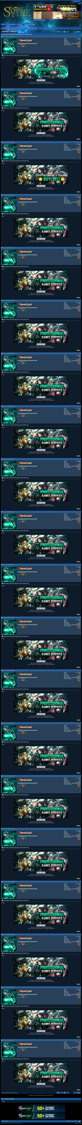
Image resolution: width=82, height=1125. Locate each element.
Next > (79, 31)
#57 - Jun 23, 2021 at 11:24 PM (8, 881)
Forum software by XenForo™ (11, 1123)
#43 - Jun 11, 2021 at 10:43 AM (8, 142)
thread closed (32, 1095)
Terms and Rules (78, 1123)
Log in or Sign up (76, 1)
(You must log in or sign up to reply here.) (10, 1092)
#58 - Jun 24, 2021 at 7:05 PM (8, 934)
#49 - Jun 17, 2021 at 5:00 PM (8, 459)
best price (26, 28)
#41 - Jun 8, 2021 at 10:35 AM (8, 36)
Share (78, 86)
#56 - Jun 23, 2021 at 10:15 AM (8, 828)
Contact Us (68, 1121)
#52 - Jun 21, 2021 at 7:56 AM (8, 617)
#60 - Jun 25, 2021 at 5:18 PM (8, 1040)
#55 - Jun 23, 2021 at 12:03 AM (8, 776)
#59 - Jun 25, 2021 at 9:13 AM (8, 987)
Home (75, 1121)
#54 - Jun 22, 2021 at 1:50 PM (8, 723)
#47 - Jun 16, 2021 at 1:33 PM (8, 353)
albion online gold (19, 28)
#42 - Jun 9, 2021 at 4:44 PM (8, 89)
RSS (79, 1121)
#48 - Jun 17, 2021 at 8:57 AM (8, 406)
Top (77, 1121)
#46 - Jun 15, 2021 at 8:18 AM (8, 300)
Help (72, 1121)
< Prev (58, 31)
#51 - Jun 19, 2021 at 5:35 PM (8, 564)
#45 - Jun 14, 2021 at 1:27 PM (8, 247)
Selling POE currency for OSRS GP (44, 1095)
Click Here (78, 42)
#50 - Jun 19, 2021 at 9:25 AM (8, 511)
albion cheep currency (9, 28)
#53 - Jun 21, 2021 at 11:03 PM (8, 670)
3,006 (79, 39)
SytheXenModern (5, 1121)
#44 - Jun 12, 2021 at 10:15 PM (8, 195)
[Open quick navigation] (80, 24)
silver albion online (33, 28)
